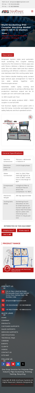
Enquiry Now (8, 230)
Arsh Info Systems (17, 384)
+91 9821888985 (25, 305)
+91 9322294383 (12, 305)
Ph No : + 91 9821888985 (10, 6)
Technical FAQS (8, 338)
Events (4, 344)
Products (5, 323)
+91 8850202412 (25, 309)
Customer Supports (10, 326)
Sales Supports (8, 329)
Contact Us (6, 352)
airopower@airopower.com (16, 301)
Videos (4, 349)
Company (5, 320)
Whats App (23, 230)
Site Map (5, 355)
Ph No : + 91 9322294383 (10, 4)
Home (4, 33)
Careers (5, 341)
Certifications (8, 335)
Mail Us (6, 234)
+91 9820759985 (12, 309)
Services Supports (9, 332)
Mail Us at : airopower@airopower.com (15, 2)
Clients (4, 346)
